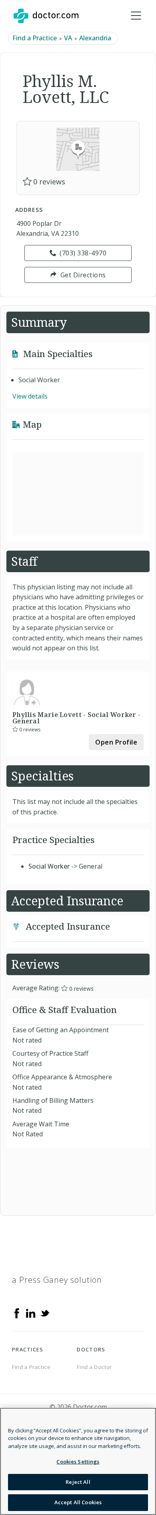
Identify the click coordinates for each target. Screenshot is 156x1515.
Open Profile (116, 742)
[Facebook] (17, 1312)
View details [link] (30, 396)
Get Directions (83, 275)
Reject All (78, 1481)
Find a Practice (34, 38)
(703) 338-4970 (83, 253)
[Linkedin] (31, 1312)
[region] (78, 1461)
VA (68, 38)
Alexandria (95, 38)
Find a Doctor (94, 1367)
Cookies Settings (77, 1461)
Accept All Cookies (78, 1502)
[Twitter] (45, 1312)
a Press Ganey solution (57, 1279)
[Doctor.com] (46, 16)
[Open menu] (136, 16)
